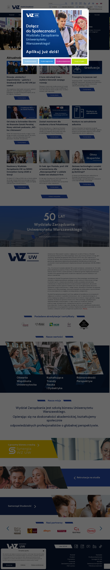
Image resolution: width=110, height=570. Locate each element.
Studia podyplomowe (63, 61)
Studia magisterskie (47, 61)
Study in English (79, 61)
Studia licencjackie (30, 61)
